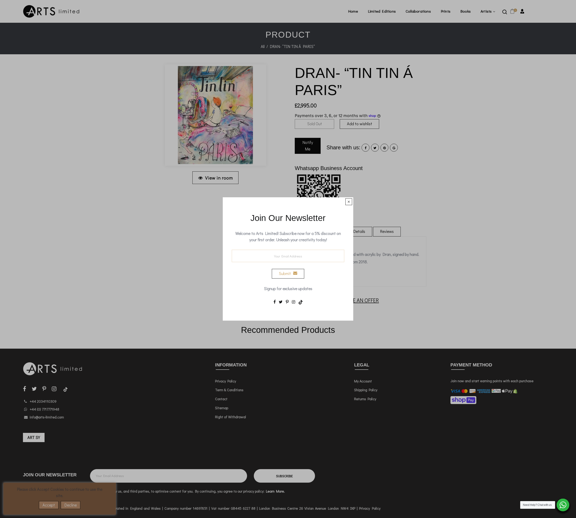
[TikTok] (300, 301)
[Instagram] (293, 301)
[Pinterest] (287, 301)
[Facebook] (274, 301)
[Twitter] (281, 301)
